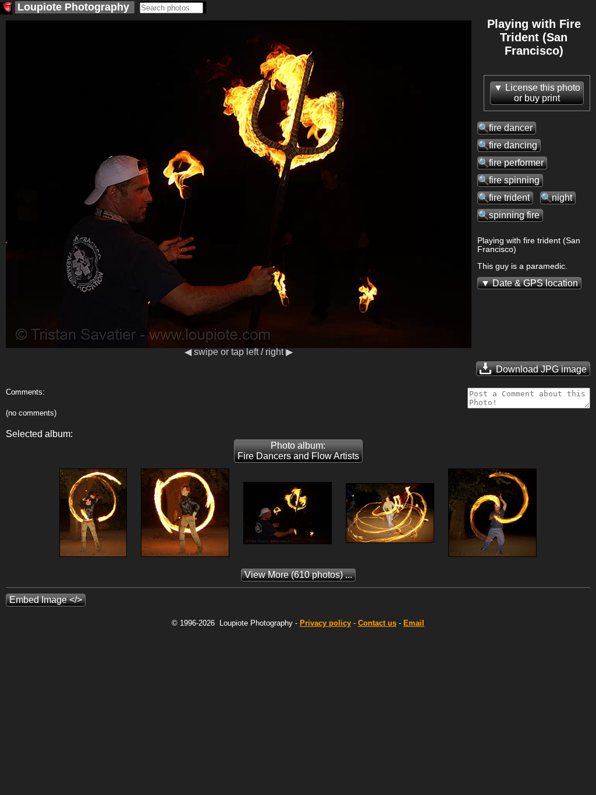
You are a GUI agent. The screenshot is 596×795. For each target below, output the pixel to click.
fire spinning (514, 180)
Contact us (377, 623)
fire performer (516, 163)
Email (413, 623)
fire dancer (511, 128)
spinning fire (514, 215)
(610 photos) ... (298, 575)
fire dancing (513, 145)
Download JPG (540, 369)
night (562, 198)
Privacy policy (325, 623)
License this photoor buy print (542, 93)
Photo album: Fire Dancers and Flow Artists (298, 451)
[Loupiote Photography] (6, 8)
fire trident (509, 198)
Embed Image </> (45, 600)
